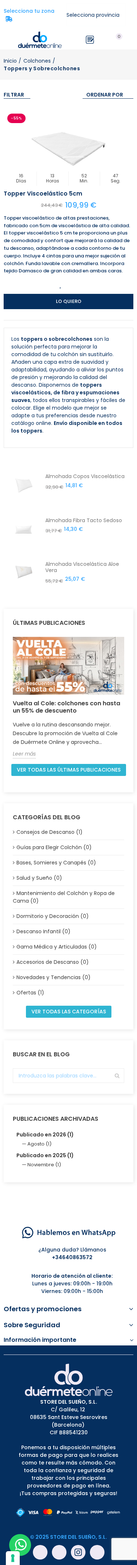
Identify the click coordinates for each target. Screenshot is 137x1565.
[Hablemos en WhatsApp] (68, 1231)
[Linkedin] (97, 1552)
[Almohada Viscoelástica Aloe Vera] (23, 581)
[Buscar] (103, 39)
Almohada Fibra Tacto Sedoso (83, 520)
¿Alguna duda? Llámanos (72, 1249)
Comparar (76, 284)
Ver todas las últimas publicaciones (69, 769)
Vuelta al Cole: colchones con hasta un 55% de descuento (66, 707)
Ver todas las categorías (68, 1011)
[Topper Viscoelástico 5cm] (68, 149)
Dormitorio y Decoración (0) (52, 916)
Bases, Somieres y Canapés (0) (56, 862)
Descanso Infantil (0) (43, 931)
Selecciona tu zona (31, 15)
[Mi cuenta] (129, 40)
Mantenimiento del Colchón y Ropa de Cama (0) (64, 897)
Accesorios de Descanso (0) (52, 962)
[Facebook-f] (40, 1552)
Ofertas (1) (30, 992)
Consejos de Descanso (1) (49, 832)
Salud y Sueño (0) (39, 878)
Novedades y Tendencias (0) (53, 977)
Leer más (24, 753)
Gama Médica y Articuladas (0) (56, 946)
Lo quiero (68, 301)
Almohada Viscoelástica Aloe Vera (82, 567)
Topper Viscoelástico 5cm (43, 193)
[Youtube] (59, 1552)
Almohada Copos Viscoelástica (85, 476)
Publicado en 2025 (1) (45, 1155)
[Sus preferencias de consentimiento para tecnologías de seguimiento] (13, 1558)
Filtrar (14, 94)
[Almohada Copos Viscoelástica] (23, 493)
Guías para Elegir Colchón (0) (54, 847)
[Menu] (7, 40)
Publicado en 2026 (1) (45, 1134)
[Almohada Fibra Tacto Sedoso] (23, 537)
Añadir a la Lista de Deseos (61, 284)
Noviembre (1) (44, 1164)
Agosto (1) (39, 1143)
